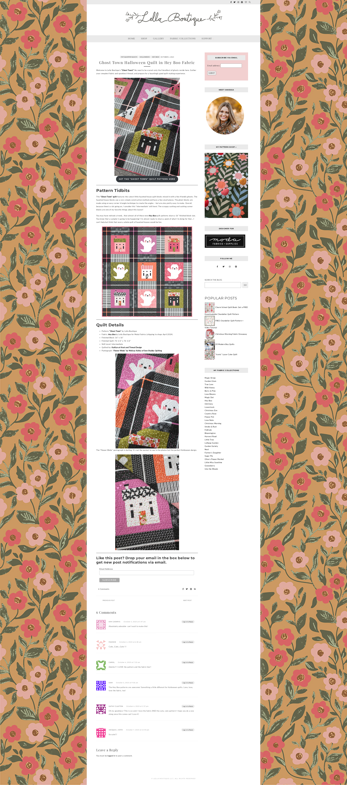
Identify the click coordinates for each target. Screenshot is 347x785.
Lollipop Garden (211, 443)
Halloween (145, 57)
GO (245, 285)
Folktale (208, 430)
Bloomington (210, 433)
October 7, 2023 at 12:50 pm (137, 730)
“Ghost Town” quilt (108, 197)
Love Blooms (210, 394)
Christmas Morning (213, 423)
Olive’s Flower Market (214, 459)
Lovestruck (209, 407)
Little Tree (209, 440)
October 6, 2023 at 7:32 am (129, 662)
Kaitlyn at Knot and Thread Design (127, 347)
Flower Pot (209, 417)
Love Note (209, 420)
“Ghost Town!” (127, 70)
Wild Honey (210, 388)
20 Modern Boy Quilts (224, 344)
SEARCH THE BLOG (213, 280)
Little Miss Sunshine (213, 462)
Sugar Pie (209, 456)
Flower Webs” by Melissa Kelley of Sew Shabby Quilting (138, 351)
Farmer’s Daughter (213, 453)
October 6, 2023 (167, 57)
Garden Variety (211, 446)
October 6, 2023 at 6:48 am (130, 642)
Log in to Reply (188, 621)
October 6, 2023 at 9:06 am (127, 683)
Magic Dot (209, 397)
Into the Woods (211, 469)
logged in (111, 756)
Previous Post (109, 600)
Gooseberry (210, 466)
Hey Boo (155, 57)
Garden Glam (210, 381)
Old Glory (209, 404)
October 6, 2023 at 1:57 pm (137, 706)
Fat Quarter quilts (129, 57)
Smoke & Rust (211, 427)
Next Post (187, 600)
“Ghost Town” (115, 331)
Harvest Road (211, 436)
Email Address (106, 569)
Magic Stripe (210, 378)
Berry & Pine (210, 391)
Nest (207, 449)
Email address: (214, 66)
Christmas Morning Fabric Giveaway (231, 334)
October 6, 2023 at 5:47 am (135, 622)
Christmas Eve (211, 410)
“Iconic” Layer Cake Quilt (226, 354)
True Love (209, 384)
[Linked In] (194, 589)
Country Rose (210, 414)
